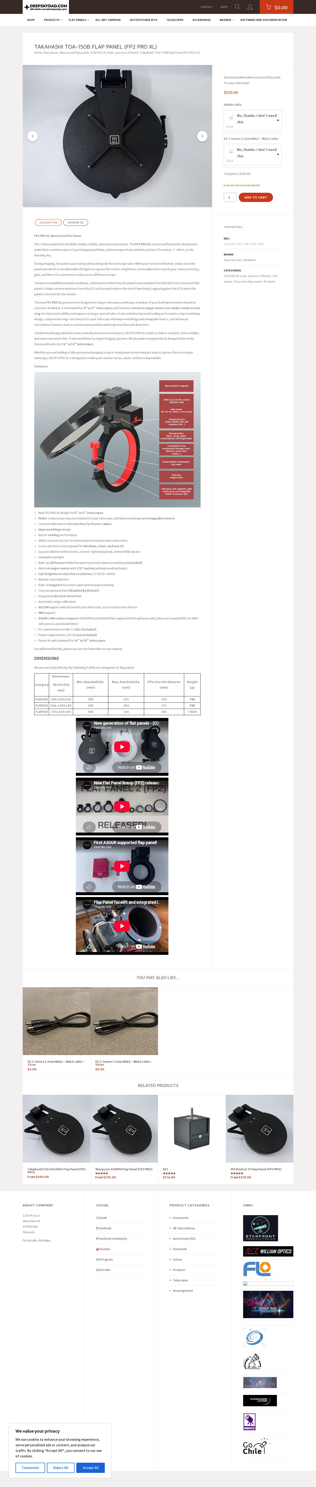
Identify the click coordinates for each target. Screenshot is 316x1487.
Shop (224, 6)
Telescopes (174, 20)
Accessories (201, 20)
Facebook (104, 1228)
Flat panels (77, 20)
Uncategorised (183, 1290)
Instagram (106, 1259)
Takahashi (249, 260)
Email (103, 1218)
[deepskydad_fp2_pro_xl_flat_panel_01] (117, 136)
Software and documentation (263, 20)
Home (38, 52)
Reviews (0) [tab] (76, 222)
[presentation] (32, 136)
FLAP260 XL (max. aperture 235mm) (114, 52)
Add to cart (256, 197)
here (47, 1240)
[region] (60, 1451)
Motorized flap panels (74, 52)
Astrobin (105, 1270)
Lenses (177, 1259)
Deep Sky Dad (232, 260)
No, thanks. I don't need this (257, 119)
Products (51, 20)
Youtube (104, 1249)
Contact (206, 6)
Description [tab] (48, 222)
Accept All (91, 1468)
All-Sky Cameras (108, 20)
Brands (225, 20)
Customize (30, 1468)
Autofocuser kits (143, 20)
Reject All (60, 1468)
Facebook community (112, 1238)
